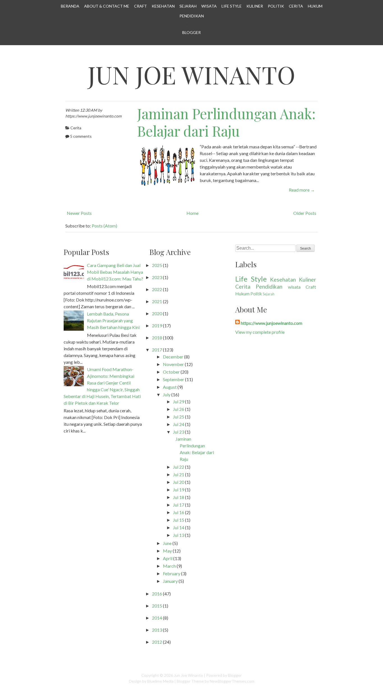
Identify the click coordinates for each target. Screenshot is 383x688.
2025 (157, 265)
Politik (276, 6)
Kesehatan (163, 6)
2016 (157, 593)
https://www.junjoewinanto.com (271, 323)
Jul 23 (178, 431)
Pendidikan (191, 15)
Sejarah (188, 6)
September (173, 379)
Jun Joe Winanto (191, 74)
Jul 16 (178, 512)
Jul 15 (178, 520)
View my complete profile (260, 332)
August (170, 387)
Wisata (209, 6)
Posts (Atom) (104, 225)
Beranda (70, 6)
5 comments (81, 136)
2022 (157, 289)
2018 (157, 337)
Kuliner (254, 6)
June (167, 543)
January (170, 581)
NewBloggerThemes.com (232, 681)
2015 (157, 605)
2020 (157, 313)
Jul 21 (178, 474)
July (166, 394)
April (167, 558)
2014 (157, 617)
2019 (157, 325)
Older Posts (304, 213)
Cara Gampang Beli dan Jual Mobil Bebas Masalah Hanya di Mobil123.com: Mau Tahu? (115, 272)
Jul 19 (178, 489)
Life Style (232, 6)
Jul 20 (178, 482)
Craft (140, 6)
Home (192, 213)
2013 (157, 629)
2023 (157, 277)
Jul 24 (178, 424)
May (167, 550)
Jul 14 (178, 527)
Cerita (296, 6)
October (171, 371)
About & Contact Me (106, 6)
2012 (157, 642)
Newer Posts (79, 213)
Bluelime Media (160, 681)
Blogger (191, 32)
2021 (157, 301)
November (173, 364)
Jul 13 (178, 535)
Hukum (315, 6)
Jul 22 (178, 467)
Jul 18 (178, 497)
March (169, 566)
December (173, 356)
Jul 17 (178, 504)
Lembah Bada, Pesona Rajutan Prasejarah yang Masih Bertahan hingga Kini (113, 320)
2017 (157, 349)
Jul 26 (178, 409)
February (171, 573)
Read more (302, 189)
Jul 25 (178, 416)
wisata (294, 286)
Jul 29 (178, 401)
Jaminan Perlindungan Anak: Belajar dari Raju (226, 122)
